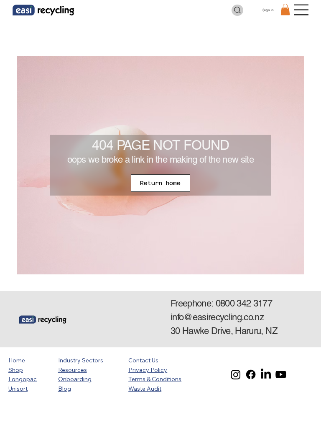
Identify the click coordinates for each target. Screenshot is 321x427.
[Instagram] (235, 374)
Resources (72, 370)
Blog (64, 388)
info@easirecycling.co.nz (217, 317)
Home (16, 360)
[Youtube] (281, 374)
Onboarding (75, 379)
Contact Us (143, 360)
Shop (15, 370)
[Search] (237, 10)
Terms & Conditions (154, 379)
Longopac (22, 379)
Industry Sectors (80, 360)
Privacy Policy (147, 370)
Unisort (18, 388)
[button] (285, 9)
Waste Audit (144, 388)
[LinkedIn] (266, 374)
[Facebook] (251, 374)
